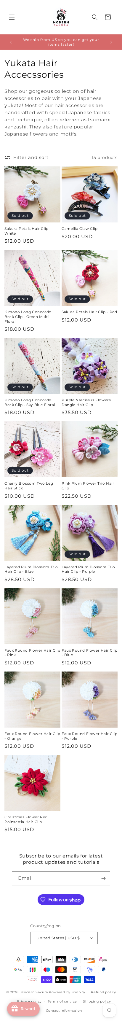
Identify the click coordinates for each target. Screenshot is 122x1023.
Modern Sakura (34, 992)
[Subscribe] (103, 878)
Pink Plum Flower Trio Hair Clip (88, 485)
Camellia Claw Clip (80, 228)
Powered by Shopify (67, 992)
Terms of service (62, 1001)
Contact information (64, 1010)
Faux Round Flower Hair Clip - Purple (89, 736)
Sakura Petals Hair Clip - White (27, 231)
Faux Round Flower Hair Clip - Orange (32, 736)
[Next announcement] (111, 42)
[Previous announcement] (10, 42)
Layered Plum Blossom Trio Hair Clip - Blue (31, 569)
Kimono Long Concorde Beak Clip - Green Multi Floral (27, 316)
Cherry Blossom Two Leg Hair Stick (28, 485)
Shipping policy (97, 1001)
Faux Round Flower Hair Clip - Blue (89, 652)
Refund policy (103, 992)
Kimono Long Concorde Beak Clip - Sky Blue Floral (29, 402)
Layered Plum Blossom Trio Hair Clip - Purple (88, 569)
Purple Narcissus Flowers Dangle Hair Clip (86, 402)
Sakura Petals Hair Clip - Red (89, 312)
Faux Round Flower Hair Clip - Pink (32, 652)
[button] (11, 17)
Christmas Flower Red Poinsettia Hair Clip (26, 819)
